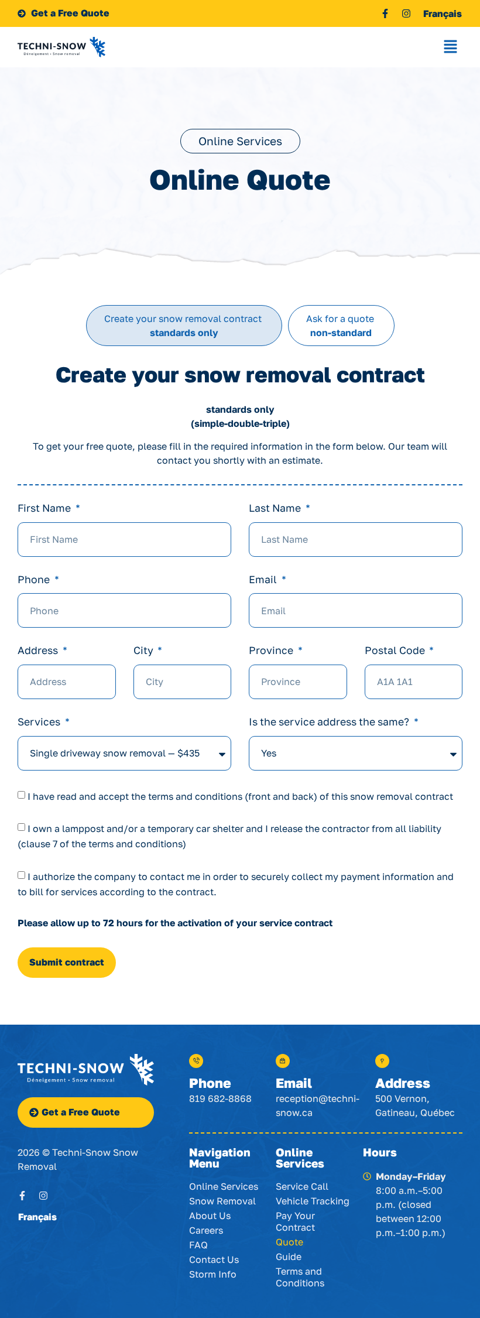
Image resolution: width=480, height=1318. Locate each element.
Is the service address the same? (330, 722)
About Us (210, 1215)
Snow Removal (222, 1201)
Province (272, 650)
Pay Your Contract (295, 1221)
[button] (450, 47)
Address (39, 650)
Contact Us (214, 1259)
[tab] (184, 325)
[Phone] (196, 1061)
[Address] (382, 1061)
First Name (45, 508)
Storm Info (212, 1274)
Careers (206, 1230)
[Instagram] (406, 13)
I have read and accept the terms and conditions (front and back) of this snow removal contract (240, 796)
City (144, 650)
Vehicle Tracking (312, 1201)
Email (264, 580)
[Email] (283, 1061)
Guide (288, 1256)
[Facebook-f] (385, 13)
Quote (289, 1242)
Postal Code (396, 650)
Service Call (302, 1186)
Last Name (276, 508)
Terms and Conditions (300, 1277)
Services (40, 722)
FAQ (198, 1245)
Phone (35, 580)
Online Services (223, 1186)
